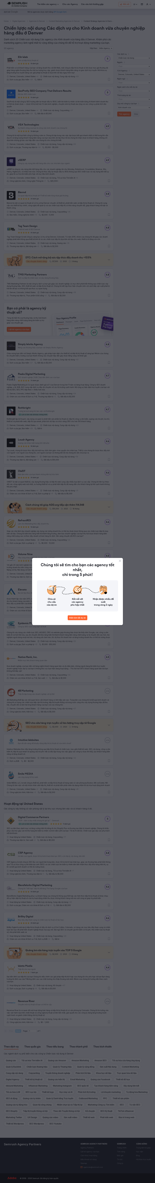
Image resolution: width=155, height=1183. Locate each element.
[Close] (120, 561)
